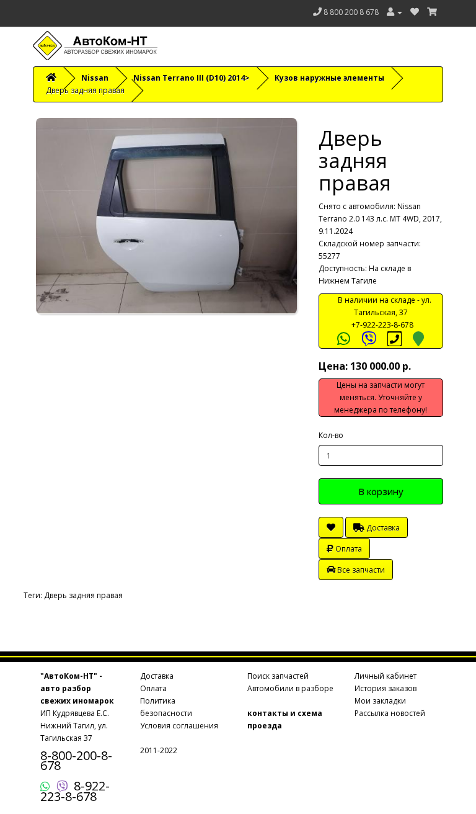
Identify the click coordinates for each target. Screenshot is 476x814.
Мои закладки (380, 700)
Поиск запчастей (278, 676)
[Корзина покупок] (432, 12)
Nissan (94, 78)
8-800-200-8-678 (76, 760)
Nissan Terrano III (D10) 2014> (191, 78)
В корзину (380, 491)
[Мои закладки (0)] (414, 12)
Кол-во (331, 435)
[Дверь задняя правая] (166, 216)
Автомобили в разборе (290, 688)
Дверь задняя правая (83, 595)
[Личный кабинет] (394, 12)
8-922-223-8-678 (75, 791)
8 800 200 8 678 (351, 12)
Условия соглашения (179, 725)
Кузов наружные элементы (329, 78)
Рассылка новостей (390, 713)
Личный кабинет (385, 676)
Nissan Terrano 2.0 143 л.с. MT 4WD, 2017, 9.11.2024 (380, 218)
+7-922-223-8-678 (382, 325)
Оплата (347, 548)
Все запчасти (360, 570)
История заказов (385, 688)
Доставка (382, 527)
